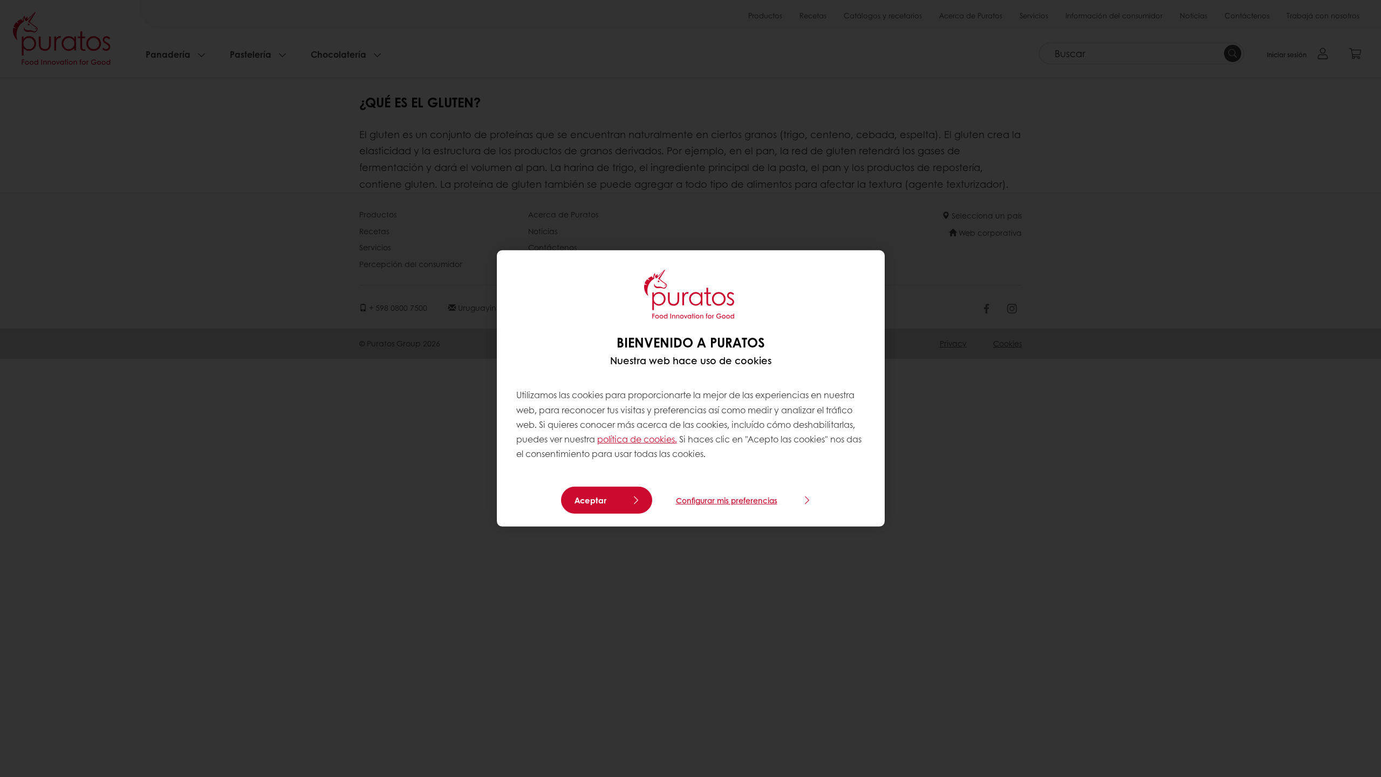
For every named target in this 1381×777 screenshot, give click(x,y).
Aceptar (590, 500)
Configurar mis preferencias (726, 500)
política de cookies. (637, 439)
